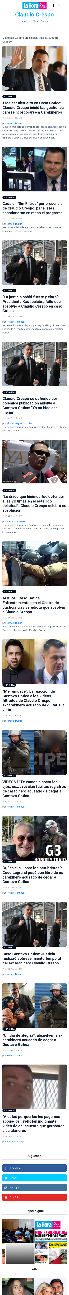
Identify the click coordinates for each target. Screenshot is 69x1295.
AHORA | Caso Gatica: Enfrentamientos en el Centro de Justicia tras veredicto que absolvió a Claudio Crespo (33, 605)
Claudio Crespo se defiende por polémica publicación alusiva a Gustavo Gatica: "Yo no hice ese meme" (30, 405)
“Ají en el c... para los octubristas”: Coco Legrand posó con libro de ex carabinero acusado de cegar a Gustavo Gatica (32, 875)
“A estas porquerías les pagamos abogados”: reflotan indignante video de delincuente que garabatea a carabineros (33, 1123)
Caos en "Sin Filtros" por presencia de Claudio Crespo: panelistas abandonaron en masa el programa (32, 208)
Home (24, 21)
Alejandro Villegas (15, 521)
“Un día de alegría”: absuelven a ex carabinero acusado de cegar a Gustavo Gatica (32, 1040)
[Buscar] (59, 5)
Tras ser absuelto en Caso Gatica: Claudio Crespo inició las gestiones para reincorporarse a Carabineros (33, 108)
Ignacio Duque (14, 123)
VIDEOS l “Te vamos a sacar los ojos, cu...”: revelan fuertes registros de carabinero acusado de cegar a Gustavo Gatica (34, 789)
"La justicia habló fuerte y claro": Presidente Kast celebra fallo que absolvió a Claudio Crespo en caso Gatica (32, 304)
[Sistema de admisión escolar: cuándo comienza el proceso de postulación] (20, 1241)
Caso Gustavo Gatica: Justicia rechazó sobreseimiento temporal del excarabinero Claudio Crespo (31, 959)
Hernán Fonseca (15, 321)
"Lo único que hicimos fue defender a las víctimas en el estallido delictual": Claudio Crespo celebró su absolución (34, 503)
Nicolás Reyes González (20, 423)
